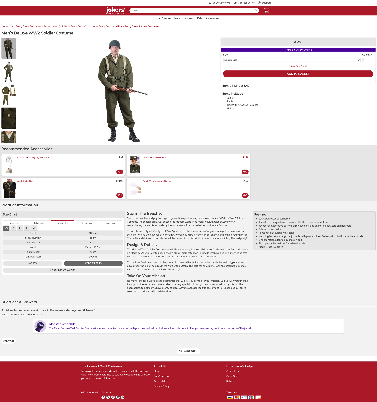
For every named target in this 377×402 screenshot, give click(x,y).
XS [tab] (6, 228)
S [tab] (13, 228)
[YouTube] (122, 397)
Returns (230, 381)
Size (225, 54)
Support (266, 2)
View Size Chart (298, 66)
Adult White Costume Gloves (157, 181)
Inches (32, 263)
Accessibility (161, 381)
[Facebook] (103, 397)
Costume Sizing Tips (63, 270)
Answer (8, 341)
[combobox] (191, 10)
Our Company (161, 376)
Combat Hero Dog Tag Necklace (33, 157)
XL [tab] (34, 228)
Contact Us (244, 2)
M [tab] (20, 228)
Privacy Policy (161, 386)
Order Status (233, 376)
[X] (108, 397)
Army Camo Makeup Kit (154, 157)
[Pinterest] (118, 397)
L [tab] (27, 228)
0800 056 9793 (221, 2)
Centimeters (93, 263)
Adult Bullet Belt (25, 181)
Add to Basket (298, 74)
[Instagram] (113, 397)
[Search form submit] (256, 10)
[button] (267, 10)
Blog (156, 371)
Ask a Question (188, 351)
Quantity (367, 54)
